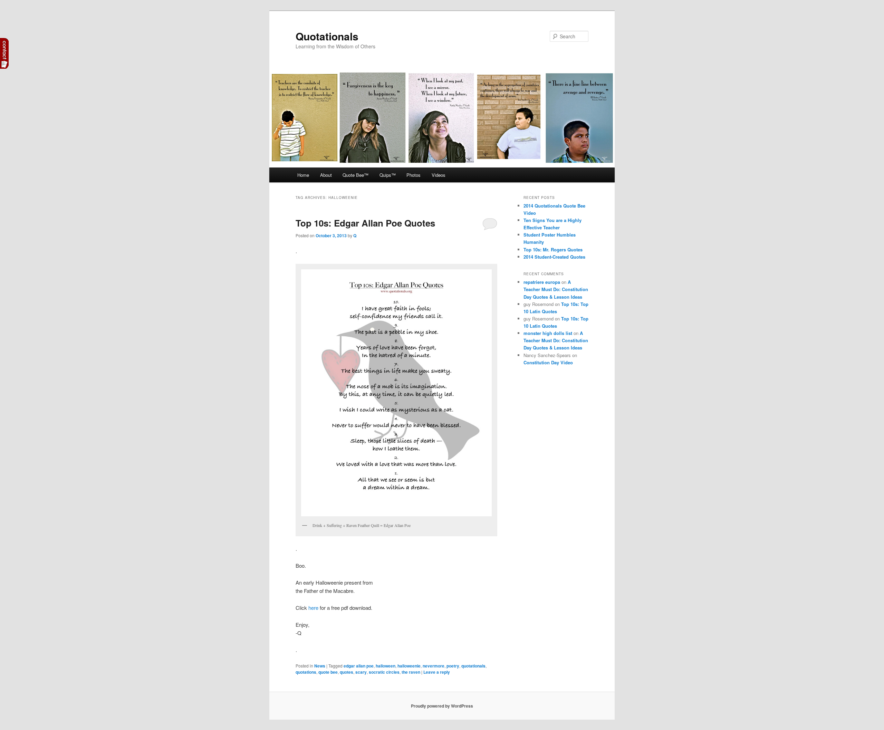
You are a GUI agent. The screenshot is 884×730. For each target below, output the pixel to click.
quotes (346, 672)
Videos (438, 175)
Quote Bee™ (355, 175)
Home (303, 175)
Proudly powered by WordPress (442, 706)
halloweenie (409, 666)
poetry (452, 666)
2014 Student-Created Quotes (554, 256)
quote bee (328, 672)
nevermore (433, 666)
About (326, 175)
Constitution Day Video (548, 362)
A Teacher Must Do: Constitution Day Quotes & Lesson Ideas (555, 289)
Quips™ (387, 175)
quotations (306, 672)
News (319, 666)
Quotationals (327, 36)
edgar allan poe (359, 666)
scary (361, 672)
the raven (411, 672)
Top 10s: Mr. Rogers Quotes (553, 249)
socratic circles (384, 672)
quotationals (473, 666)
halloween (385, 666)
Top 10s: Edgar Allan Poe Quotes (365, 223)
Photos (413, 175)
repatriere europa (541, 282)
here (313, 607)
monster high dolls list (547, 333)
